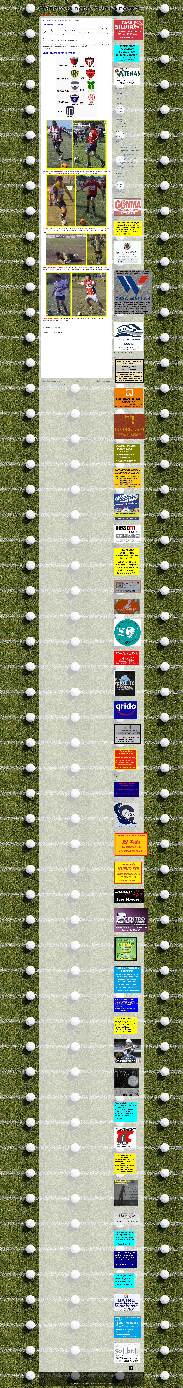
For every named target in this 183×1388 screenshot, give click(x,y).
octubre (120, 129)
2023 (118, 99)
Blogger (110, 1383)
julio (119, 136)
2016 (118, 116)
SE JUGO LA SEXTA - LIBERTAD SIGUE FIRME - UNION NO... (127, 146)
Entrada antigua (103, 381)
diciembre (121, 123)
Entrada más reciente (51, 381)
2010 (118, 187)
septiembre (121, 131)
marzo (120, 171)
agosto (120, 134)
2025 (118, 94)
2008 (118, 192)
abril (119, 144)
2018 (118, 111)
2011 (118, 184)
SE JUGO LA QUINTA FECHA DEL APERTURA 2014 (128, 154)
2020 (118, 106)
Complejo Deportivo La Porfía (89, 9)
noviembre (121, 126)
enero (120, 176)
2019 (118, 109)
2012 (118, 181)
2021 (118, 104)
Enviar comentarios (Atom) (59, 385)
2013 (118, 179)
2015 (118, 119)
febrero (120, 173)
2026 (118, 91)
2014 (118, 121)
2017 (118, 114)
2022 (118, 101)
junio (119, 139)
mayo (120, 141)
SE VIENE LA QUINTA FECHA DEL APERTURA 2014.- (128, 159)
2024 (118, 96)
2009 (118, 189)
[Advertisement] (116, 1376)
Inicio (78, 381)
